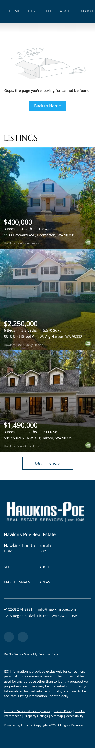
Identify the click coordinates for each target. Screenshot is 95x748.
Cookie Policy (63, 711)
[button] (10, 551)
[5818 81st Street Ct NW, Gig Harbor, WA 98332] (47, 299)
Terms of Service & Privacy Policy (27, 711)
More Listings (47, 463)
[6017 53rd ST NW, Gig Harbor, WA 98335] (47, 401)
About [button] (66, 11)
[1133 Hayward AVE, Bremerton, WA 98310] (47, 198)
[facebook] (9, 637)
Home (15, 11)
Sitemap (57, 715)
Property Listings (36, 715)
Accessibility (74, 715)
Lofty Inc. (27, 725)
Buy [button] (32, 11)
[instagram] (23, 637)
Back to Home (47, 106)
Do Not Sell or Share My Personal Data (31, 654)
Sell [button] (48, 11)
